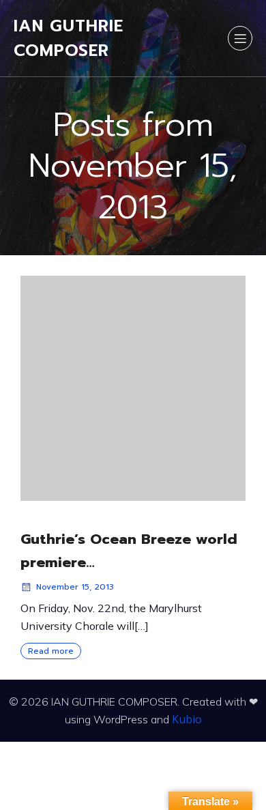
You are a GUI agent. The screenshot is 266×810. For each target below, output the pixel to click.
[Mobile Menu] (240, 38)
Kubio (187, 719)
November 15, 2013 (75, 587)
